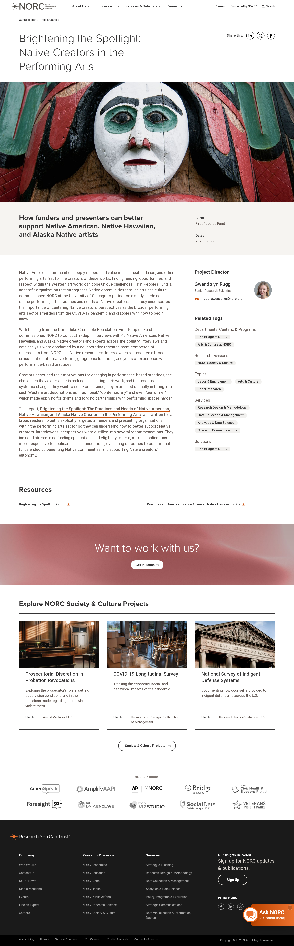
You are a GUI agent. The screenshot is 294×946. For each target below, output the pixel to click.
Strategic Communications (217, 430)
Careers (221, 6)
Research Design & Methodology (222, 407)
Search (270, 6)
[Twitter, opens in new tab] (240, 906)
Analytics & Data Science (216, 423)
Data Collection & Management (221, 415)
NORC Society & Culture (215, 363)
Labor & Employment (213, 381)
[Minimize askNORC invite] (290, 907)
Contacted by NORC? (244, 6)
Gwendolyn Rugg (212, 284)
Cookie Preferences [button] (146, 939)
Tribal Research (209, 389)
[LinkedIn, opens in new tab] (231, 906)
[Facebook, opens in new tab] (221, 906)
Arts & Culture (248, 381)
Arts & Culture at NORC (214, 344)
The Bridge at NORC (212, 337)
